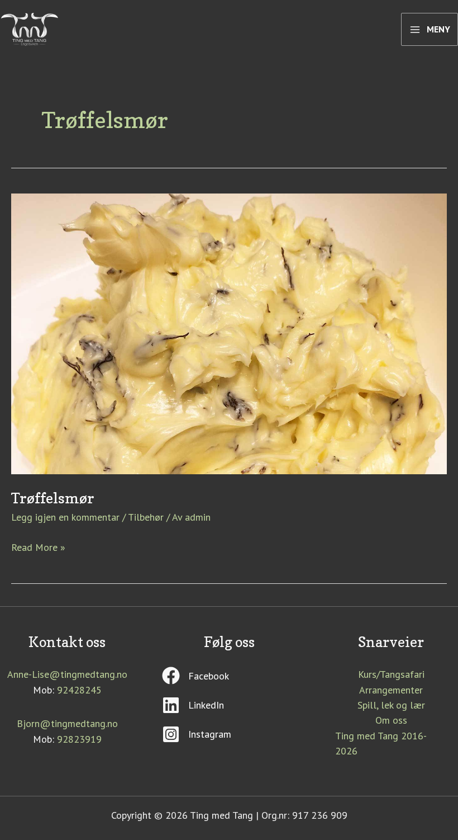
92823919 (79, 739)
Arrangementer (391, 689)
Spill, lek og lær (391, 705)
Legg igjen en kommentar (65, 517)
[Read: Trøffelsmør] (229, 332)
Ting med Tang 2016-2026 (381, 743)
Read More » (38, 547)
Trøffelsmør (52, 498)
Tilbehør (146, 517)
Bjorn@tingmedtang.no (67, 723)
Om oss (391, 720)
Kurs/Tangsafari (391, 674)
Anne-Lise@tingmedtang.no (67, 674)
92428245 (79, 689)
